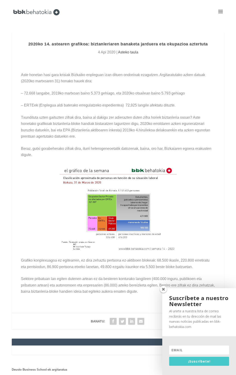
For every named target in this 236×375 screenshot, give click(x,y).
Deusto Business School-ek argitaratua (39, 369)
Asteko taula (128, 52)
